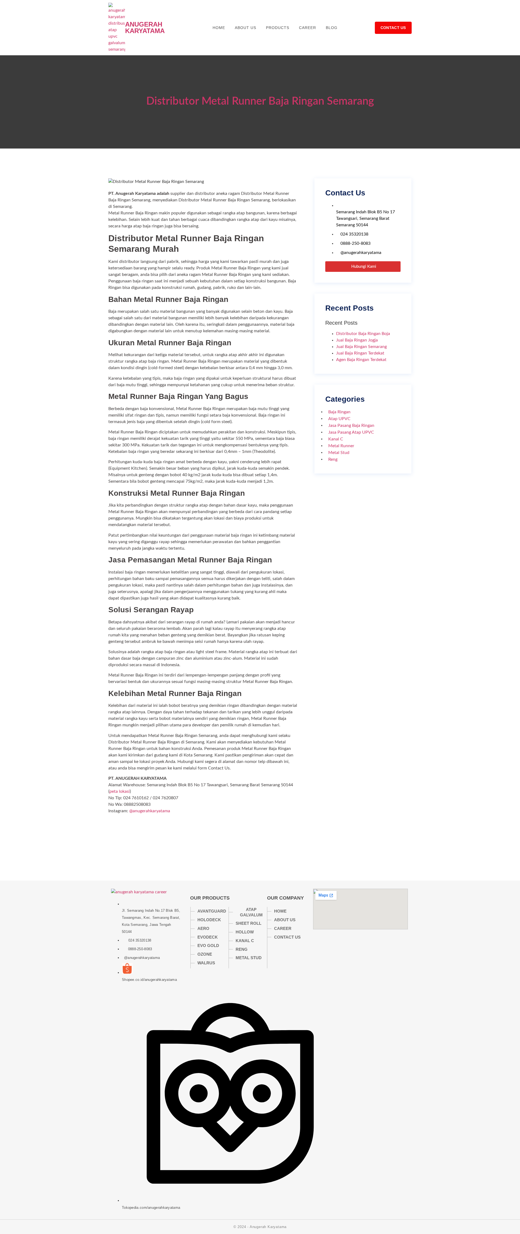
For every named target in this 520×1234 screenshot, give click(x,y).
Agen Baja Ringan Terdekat (361, 359)
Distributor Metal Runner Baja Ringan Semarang (260, 101)
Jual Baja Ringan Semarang (361, 346)
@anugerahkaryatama (149, 811)
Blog (331, 27)
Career (307, 27)
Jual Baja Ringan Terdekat (360, 353)
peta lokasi (119, 791)
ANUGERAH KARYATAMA (145, 27)
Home (219, 27)
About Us (245, 27)
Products (277, 27)
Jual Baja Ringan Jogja (357, 340)
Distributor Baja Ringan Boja (363, 333)
